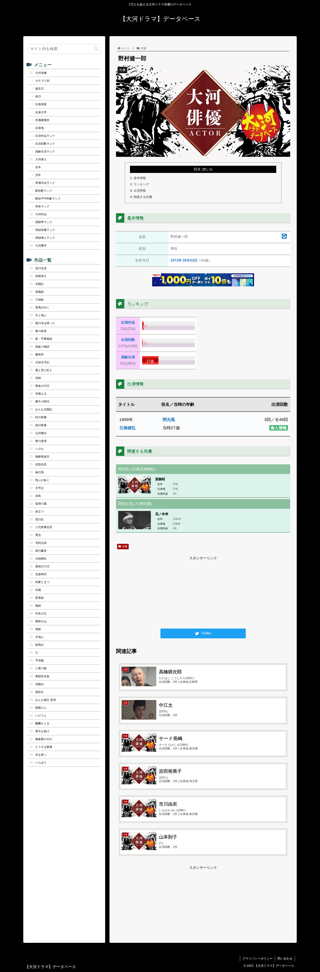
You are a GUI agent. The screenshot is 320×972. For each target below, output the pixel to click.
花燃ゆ (39, 684)
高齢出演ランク (45, 151)
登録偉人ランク (45, 237)
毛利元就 (41, 542)
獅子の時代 (42, 401)
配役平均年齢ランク (48, 198)
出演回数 (128, 339)
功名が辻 (41, 613)
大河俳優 (41, 72)
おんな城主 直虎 (45, 700)
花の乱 (39, 519)
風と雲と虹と (43, 370)
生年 (38, 167)
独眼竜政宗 (42, 456)
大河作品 (41, 214)
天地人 (39, 637)
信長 (38, 495)
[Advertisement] (203, 591)
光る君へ (41, 754)
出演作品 (128, 322)
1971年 (176, 260)
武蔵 (38, 590)
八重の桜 (41, 668)
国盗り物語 (42, 346)
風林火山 (41, 621)
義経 (38, 605)
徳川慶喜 (41, 550)
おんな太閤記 (43, 409)
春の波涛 (41, 441)
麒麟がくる (42, 723)
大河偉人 (41, 159)
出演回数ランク (45, 143)
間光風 (169, 419)
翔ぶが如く (42, 480)
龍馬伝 (39, 644)
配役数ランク (43, 190)
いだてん (41, 715)
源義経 (39, 291)
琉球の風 (41, 503)
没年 (38, 175)
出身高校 (41, 104)
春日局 (39, 472)
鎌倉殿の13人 (43, 739)
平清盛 (39, 660)
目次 (197, 169)
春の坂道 (41, 331)
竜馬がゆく (42, 307)
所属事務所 (42, 120)
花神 (38, 378)
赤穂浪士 (41, 276)
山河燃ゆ (41, 433)
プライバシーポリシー (257, 958)
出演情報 (140, 190)
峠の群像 (41, 417)
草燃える (41, 393)
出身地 (39, 128)
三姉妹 (39, 299)
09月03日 (190, 260)
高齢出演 (128, 357)
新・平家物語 (43, 338)
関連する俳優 (143, 197)
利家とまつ (42, 582)
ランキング (141, 184)
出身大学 (41, 112)
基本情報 (140, 178)
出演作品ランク (45, 135)
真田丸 (39, 692)
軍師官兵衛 (42, 676)
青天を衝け (42, 731)
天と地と (41, 315)
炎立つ (39, 511)
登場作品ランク (45, 182)
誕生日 (39, 88)
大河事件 (41, 245)
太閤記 (39, 284)
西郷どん (41, 707)
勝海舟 (39, 354)
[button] (96, 48)
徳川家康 (41, 425)
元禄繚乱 (127, 428)
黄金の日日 (42, 385)
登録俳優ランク (45, 230)
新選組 (39, 597)
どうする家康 (43, 747)
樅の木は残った (45, 323)
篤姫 (38, 629)
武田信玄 (41, 464)
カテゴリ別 (42, 80)
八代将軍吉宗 (43, 527)
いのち (39, 448)
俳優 (124, 546)
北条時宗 (41, 574)
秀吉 (38, 535)
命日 (38, 96)
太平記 (39, 488)
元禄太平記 (42, 362)
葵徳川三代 (42, 566)
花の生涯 (41, 268)
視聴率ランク (43, 222)
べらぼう (41, 762)
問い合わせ (285, 958)
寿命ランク (42, 206)
